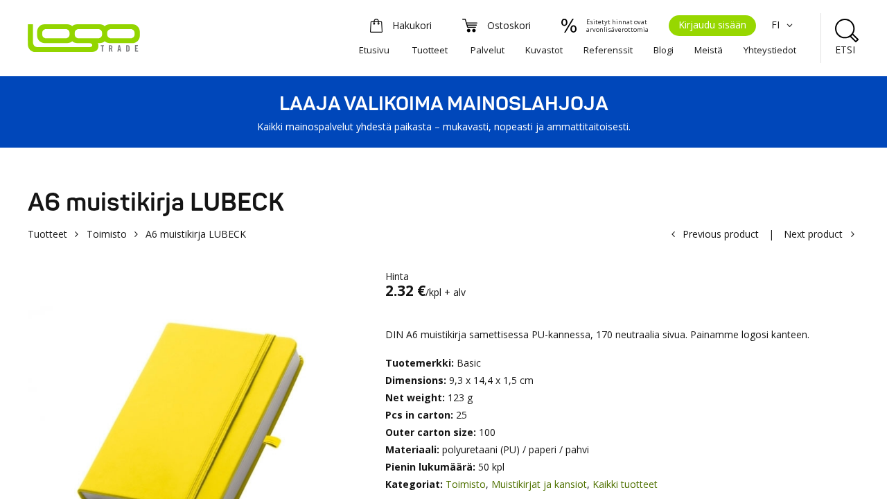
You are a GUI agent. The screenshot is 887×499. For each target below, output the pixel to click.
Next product (813, 233)
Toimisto (107, 233)
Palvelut (487, 50)
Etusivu (374, 50)
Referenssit (608, 50)
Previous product (721, 233)
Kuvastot (544, 50)
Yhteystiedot (770, 50)
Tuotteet (430, 50)
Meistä (708, 50)
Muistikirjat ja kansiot (539, 484)
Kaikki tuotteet (625, 484)
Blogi (663, 50)
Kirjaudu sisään (712, 24)
